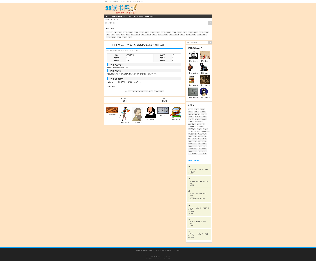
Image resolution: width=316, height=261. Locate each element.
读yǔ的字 (197, 131)
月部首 (163, 32)
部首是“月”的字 (192, 141)
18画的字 (197, 119)
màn (114, 20)
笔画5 (112, 35)
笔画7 (122, 35)
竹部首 (206, 32)
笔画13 (154, 35)
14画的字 (131, 91)
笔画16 (171, 35)
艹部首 (199, 35)
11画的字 (190, 114)
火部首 (179, 32)
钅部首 (124, 37)
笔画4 (107, 35)
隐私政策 (178, 250)
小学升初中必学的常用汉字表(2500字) (135, 1)
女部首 (136, 32)
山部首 (141, 32)
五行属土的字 (198, 121)
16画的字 (204, 116)
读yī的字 (190, 131)
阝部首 (130, 37)
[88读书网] (121, 3)
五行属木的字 (191, 124)
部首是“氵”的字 (192, 143)
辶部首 (119, 37)
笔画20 (194, 35)
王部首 (185, 32)
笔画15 (166, 35)
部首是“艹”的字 (202, 148)
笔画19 (188, 35)
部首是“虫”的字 (192, 151)
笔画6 (117, 35)
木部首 (168, 32)
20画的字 (190, 121)
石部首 (201, 32)
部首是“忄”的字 (192, 139)
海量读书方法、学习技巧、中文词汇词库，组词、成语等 (158, 258)
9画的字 (197, 111)
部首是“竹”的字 (192, 148)
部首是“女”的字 (192, 136)
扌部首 (152, 32)
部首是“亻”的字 (205, 131)
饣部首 (118, 50)
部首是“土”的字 (202, 134)
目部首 (196, 32)
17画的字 (190, 119)
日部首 (157, 32)
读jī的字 (199, 129)
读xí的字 (205, 129)
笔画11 (143, 35)
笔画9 (132, 35)
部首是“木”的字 (202, 141)
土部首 (130, 32)
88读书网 (168, 256)
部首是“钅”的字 (192, 153)
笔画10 (138, 35)
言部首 (108, 37)
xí (109, 32)
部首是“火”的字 (202, 143)
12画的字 (197, 114)
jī (106, 32)
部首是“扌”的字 (202, 139)
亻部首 (119, 32)
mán (108, 50)
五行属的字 (200, 126)
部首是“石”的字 (202, 146)
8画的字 (190, 111)
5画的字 (190, 109)
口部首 (125, 32)
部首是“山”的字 (202, 136)
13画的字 (204, 114)
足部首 (113, 37)
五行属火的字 (191, 126)
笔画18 (182, 35)
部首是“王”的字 (192, 146)
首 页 (106, 1)
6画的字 (197, 109)
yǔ (115, 32)
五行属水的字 (140, 91)
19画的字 (204, 119)
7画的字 (203, 109)
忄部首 (147, 32)
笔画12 (149, 35)
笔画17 (177, 35)
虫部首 (204, 35)
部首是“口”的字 (192, 134)
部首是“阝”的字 (202, 153)
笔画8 (127, 35)
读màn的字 (149, 91)
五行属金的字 (191, 129)
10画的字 (203, 111)
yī (112, 32)
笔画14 (160, 35)
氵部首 (174, 32)
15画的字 (197, 116)
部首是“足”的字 (202, 151)
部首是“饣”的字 (158, 91)
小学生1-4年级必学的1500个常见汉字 (117, 1)
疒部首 (190, 32)
